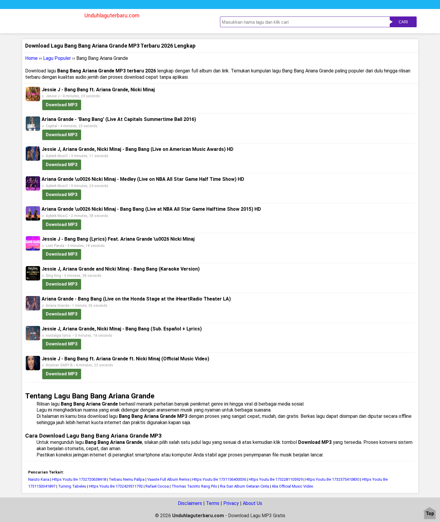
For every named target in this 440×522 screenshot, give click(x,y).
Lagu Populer (57, 58)
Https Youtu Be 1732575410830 (332, 479)
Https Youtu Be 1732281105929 (276, 479)
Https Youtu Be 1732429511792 (116, 486)
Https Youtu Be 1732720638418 (79, 479)
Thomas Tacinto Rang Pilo (194, 486)
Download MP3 (62, 104)
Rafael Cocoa (157, 486)
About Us (252, 503)
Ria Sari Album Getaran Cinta (244, 486)
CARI (403, 22)
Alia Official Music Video (292, 486)
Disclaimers (190, 503)
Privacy (231, 503)
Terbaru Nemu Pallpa (127, 479)
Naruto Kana (38, 479)
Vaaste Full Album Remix (168, 479)
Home (31, 58)
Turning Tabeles (72, 486)
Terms (212, 503)
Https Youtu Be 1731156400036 (219, 479)
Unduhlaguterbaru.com (111, 15)
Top (430, 513)
